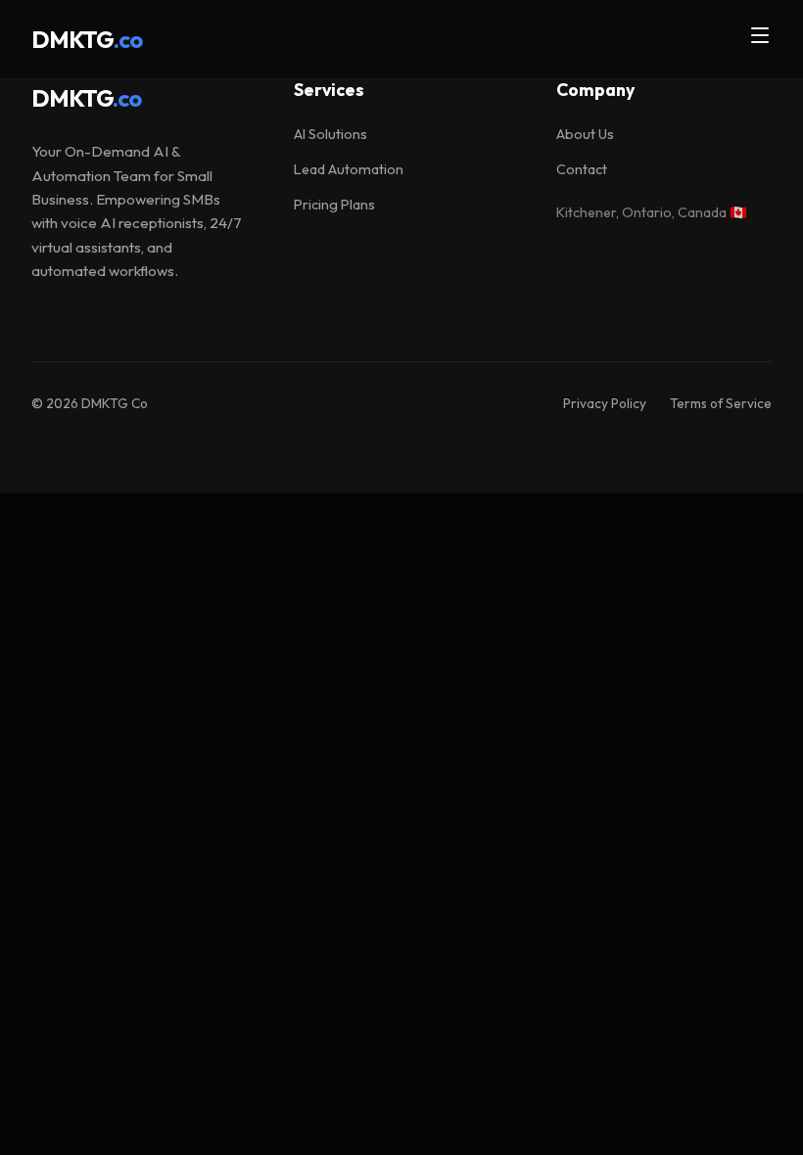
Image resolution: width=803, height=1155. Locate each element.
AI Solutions (330, 134)
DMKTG (86, 98)
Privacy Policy (604, 403)
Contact (581, 169)
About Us (585, 134)
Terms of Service (721, 403)
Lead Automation (348, 169)
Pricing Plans (334, 204)
